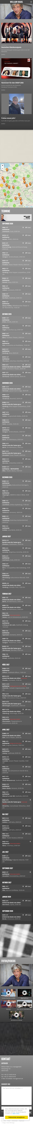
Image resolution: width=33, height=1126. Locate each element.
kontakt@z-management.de (14, 1078)
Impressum (21, 1120)
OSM (31, 206)
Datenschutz (15, 1120)
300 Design (11, 1122)
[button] (23, 163)
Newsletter (3, 1120)
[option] (16, 11)
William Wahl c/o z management (11, 1067)
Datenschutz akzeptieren (17, 1117)
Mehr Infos (16, 1113)
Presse (8, 1120)
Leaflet (26, 206)
